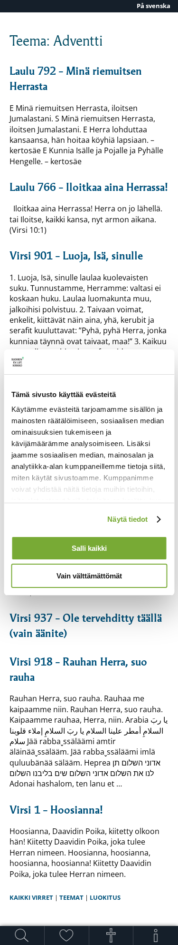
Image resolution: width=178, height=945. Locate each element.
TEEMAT (71, 897)
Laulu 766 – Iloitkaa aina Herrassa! (88, 187)
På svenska (153, 5)
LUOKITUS (105, 897)
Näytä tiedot (127, 519)
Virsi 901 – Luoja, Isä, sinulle (76, 255)
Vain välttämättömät (89, 576)
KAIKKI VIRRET (31, 897)
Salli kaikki (89, 548)
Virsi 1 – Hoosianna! (56, 809)
